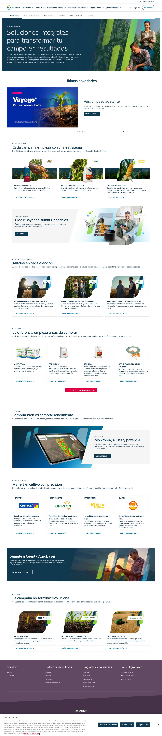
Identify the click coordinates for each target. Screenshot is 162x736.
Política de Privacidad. (31, 734)
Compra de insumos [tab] (31, 16)
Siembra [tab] (62, 16)
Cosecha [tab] (91, 16)
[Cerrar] (158, 724)
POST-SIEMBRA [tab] (76, 16)
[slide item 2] (79, 131)
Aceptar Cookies (143, 725)
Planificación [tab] (14, 16)
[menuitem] (27, 7)
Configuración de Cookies (108, 725)
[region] (81, 725)
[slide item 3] (82, 131)
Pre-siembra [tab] (48, 16)
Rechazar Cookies (127, 725)
